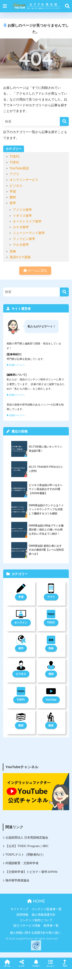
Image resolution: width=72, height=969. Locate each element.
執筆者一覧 (51, 925)
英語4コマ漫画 (20, 257)
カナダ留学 (21, 227)
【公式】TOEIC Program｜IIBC (27, 846)
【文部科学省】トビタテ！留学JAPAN (31, 871)
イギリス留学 (22, 215)
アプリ (14, 174)
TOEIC (14, 162)
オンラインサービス (24, 179)
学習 (13, 191)
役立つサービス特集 (26, 925)
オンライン (20, 622)
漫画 (51, 673)
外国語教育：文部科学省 (21, 863)
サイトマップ (19, 909)
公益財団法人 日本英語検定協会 (26, 837)
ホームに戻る (37, 270)
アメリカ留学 (22, 209)
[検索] (64, 121)
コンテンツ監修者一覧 (47, 909)
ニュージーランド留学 (29, 233)
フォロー (36, 966)
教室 (51, 725)
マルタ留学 (21, 244)
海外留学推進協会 (17, 880)
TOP (65, 966)
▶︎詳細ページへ (16, 364)
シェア (22, 966)
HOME (38, 901)
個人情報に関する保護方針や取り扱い (35, 932)
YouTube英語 (19, 168)
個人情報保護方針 (44, 914)
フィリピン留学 (24, 239)
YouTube (51, 699)
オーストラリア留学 (27, 221)
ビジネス (16, 185)
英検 (13, 251)
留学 (13, 203)
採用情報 (22, 914)
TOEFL (15, 156)
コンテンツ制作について (36, 920)
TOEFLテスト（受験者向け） (25, 854)
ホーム (7, 966)
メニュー (50, 966)
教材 (13, 197)
